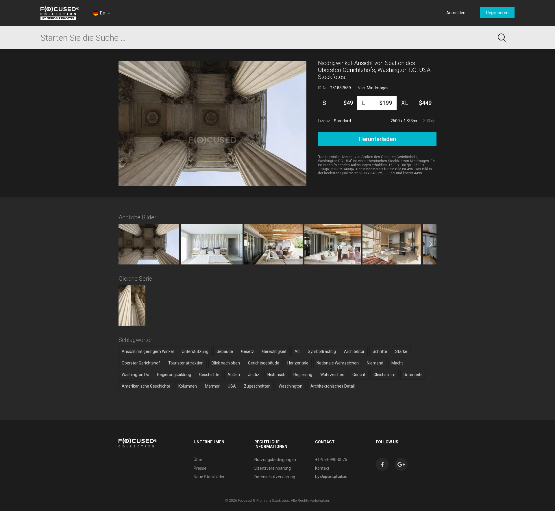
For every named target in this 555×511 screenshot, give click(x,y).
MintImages (377, 88)
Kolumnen (187, 386)
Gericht (358, 374)
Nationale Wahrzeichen (338, 363)
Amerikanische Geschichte (146, 386)
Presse (200, 468)
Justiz (253, 374)
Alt (297, 351)
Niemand (375, 363)
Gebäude (225, 351)
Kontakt (322, 468)
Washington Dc (135, 374)
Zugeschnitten (257, 386)
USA (232, 386)
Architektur (354, 351)
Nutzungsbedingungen (275, 459)
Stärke (401, 351)
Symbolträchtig (322, 351)
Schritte (380, 351)
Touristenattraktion (186, 363)
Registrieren (497, 12)
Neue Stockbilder (209, 477)
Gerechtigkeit (274, 351)
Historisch (276, 374)
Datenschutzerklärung (274, 477)
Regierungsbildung (174, 374)
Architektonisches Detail (332, 386)
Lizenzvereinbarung (272, 468)
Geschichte (209, 374)
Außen (233, 374)
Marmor (212, 386)
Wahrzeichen (332, 374)
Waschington (290, 386)
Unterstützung (195, 351)
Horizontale (297, 363)
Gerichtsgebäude (263, 363)
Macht (397, 363)
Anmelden (455, 12)
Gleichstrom (384, 374)
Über (198, 459)
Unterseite (413, 374)
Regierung (302, 374)
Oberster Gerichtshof (141, 363)
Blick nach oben (226, 363)
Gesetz (247, 351)
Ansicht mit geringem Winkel (148, 351)
